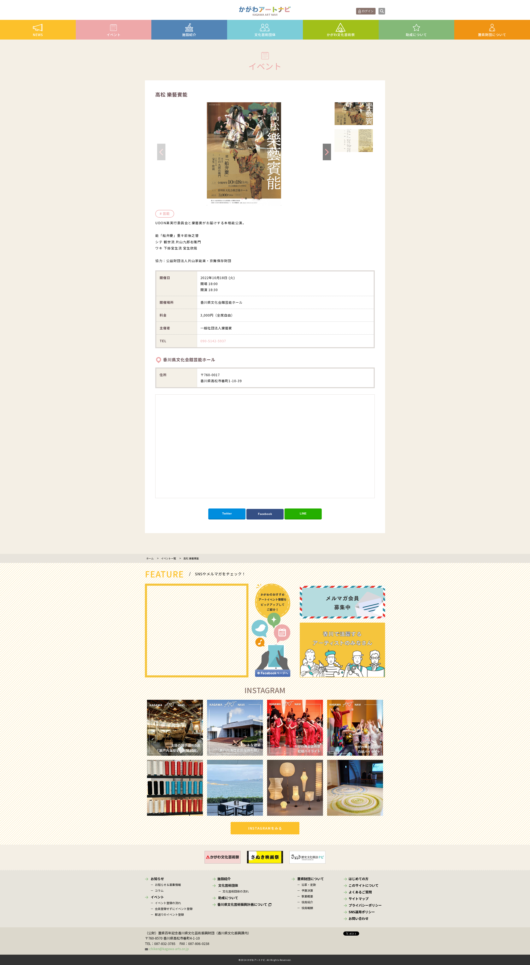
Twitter (227, 513)
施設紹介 (189, 34)
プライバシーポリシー (365, 905)
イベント (114, 34)
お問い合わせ (359, 918)
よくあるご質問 (360, 891)
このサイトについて (363, 885)
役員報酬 (307, 908)
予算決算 (307, 890)
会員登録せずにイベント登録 (174, 909)
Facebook (265, 514)
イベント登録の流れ (168, 903)
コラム (159, 890)
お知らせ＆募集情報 (168, 885)
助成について (416, 34)
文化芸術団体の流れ (236, 891)
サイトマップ (359, 898)
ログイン (367, 11)
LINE (303, 513)
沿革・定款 (308, 885)
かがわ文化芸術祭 (341, 34)
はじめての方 (359, 878)
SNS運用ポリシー (362, 911)
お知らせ (157, 878)
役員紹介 (307, 902)
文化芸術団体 (265, 34)
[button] (242, 199)
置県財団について (492, 34)
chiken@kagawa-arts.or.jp (169, 948)
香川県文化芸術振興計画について (242, 904)
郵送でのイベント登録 (169, 914)
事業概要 (307, 896)
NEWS (38, 34)
